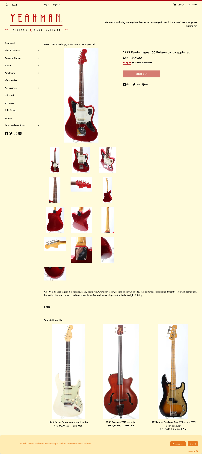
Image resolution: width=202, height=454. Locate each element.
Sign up (56, 4)
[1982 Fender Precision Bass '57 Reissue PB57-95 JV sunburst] (173, 371)
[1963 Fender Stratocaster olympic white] (68, 371)
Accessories (22, 87)
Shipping (127, 62)
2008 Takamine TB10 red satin (121, 422)
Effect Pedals (11, 80)
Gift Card (9, 95)
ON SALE (9, 102)
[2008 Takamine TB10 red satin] (121, 371)
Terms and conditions (22, 125)
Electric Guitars (22, 50)
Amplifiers (22, 72)
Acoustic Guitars (22, 58)
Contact (8, 117)
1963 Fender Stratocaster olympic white (68, 422)
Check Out (192, 4)
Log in (47, 4)
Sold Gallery (11, 110)
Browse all (10, 43)
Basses (22, 65)
